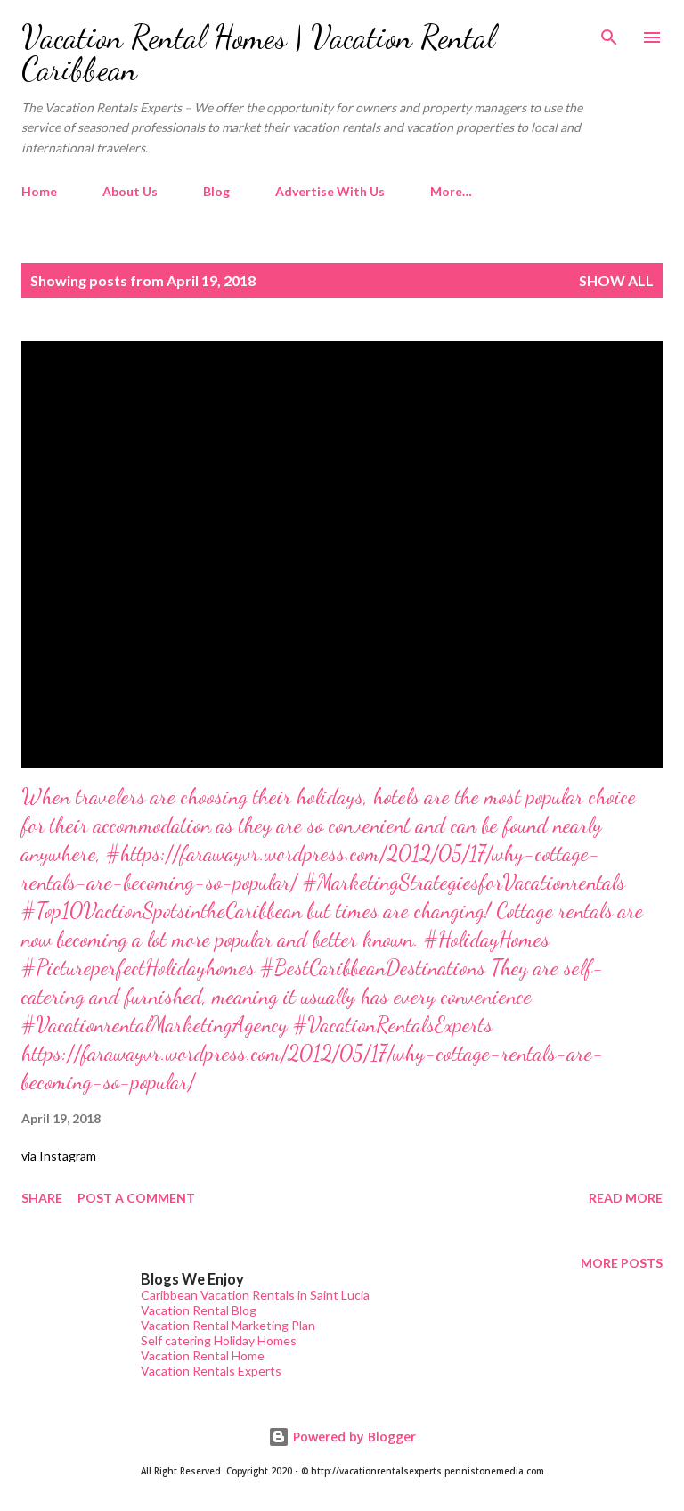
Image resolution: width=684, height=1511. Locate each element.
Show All (616, 280)
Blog (216, 191)
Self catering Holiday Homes (219, 1340)
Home (39, 191)
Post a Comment (136, 1197)
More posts (622, 1262)
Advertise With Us (330, 191)
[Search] (609, 32)
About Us (130, 191)
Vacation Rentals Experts (211, 1370)
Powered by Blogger (352, 1436)
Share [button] (41, 1197)
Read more (626, 1197)
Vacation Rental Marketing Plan (228, 1325)
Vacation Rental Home (203, 1355)
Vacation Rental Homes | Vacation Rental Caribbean (258, 53)
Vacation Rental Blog (198, 1310)
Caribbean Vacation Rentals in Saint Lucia (255, 1294)
